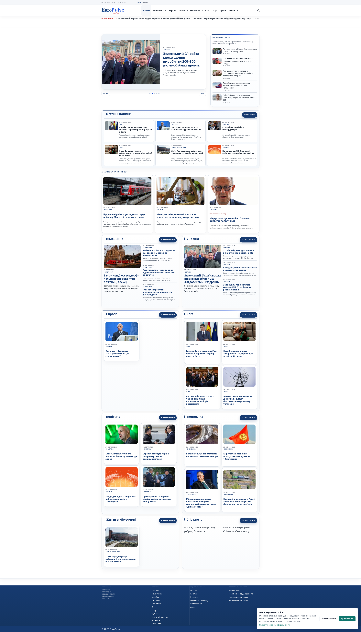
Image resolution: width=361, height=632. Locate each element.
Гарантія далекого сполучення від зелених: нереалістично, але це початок (158, 272)
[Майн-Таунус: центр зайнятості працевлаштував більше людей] (163, 149)
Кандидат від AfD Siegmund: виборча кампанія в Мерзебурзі (238, 152)
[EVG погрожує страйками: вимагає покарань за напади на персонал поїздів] (217, 61)
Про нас (193, 590)
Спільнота (156, 623)
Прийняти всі (347, 618)
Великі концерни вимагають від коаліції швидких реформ (202, 455)
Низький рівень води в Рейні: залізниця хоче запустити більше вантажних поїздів (239, 501)
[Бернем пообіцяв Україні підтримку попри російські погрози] (159, 434)
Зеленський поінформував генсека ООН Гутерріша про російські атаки (237, 287)
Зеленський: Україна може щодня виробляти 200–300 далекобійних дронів (131, 18)
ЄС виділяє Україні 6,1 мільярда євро (233, 128)
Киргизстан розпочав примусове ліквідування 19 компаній (236, 456)
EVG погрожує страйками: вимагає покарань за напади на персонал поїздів (238, 61)
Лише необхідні (329, 618)
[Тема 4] (156, 93)
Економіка (195, 10)
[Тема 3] (154, 93)
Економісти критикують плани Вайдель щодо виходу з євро (199, 18)
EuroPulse (113, 10)
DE (143, 3)
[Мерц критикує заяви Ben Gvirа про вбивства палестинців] (234, 191)
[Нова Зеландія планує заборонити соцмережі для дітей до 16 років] (111, 149)
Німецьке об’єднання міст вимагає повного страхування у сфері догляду (178, 216)
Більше (231, 10)
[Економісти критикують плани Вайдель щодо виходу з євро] (131, 61)
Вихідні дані (234, 590)
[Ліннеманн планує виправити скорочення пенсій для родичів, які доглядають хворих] (217, 73)
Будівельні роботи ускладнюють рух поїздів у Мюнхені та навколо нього (124, 216)
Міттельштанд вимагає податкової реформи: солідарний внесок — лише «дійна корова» (201, 502)
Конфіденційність (282, 625)
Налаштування (266, 625)
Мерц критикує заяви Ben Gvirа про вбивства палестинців (230, 220)
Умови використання (238, 600)
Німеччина (158, 10)
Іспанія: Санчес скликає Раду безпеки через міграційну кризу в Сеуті (135, 129)
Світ (207, 10)
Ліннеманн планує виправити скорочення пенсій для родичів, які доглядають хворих (238, 73)
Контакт (193, 593)
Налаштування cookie (238, 597)
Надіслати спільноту (199, 600)
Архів (192, 607)
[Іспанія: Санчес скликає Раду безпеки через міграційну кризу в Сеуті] (111, 125)
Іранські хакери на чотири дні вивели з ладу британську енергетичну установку (237, 400)
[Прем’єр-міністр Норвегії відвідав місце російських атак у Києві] (217, 51)
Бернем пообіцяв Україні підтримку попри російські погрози (156, 456)
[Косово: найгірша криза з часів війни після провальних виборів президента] (202, 377)
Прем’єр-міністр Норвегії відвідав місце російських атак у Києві (240, 50)
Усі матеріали (168, 240)
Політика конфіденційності (241, 593)
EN (147, 3)
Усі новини (249, 115)
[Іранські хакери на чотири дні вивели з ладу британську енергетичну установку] (239, 377)
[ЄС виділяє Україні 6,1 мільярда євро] (214, 125)
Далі (202, 93)
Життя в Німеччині (179, 148)
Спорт (214, 10)
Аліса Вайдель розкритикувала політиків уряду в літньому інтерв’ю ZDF (239, 97)
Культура (156, 620)
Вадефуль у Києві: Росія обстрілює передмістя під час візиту (240, 268)
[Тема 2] (152, 93)
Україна (172, 10)
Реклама (194, 597)
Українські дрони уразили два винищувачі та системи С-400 (238, 251)
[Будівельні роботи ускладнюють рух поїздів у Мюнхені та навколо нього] (127, 191)
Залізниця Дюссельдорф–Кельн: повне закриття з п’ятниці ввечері (121, 279)
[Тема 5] (158, 93)
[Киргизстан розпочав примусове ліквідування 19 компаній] (239, 434)
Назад (105, 93)
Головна (146, 10)
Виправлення (196, 603)
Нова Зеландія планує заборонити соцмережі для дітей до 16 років (135, 153)
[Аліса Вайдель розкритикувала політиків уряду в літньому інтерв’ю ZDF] (217, 97)
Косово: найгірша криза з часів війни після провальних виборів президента (199, 400)
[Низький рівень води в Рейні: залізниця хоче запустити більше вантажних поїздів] (239, 479)
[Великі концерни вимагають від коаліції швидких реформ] (202, 434)
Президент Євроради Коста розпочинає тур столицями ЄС (186, 128)
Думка (223, 10)
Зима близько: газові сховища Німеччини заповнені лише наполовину (236, 85)
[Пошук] (258, 10)
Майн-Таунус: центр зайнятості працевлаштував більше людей (187, 152)
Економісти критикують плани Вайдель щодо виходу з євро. (182, 59)
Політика (183, 10)
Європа (175, 124)
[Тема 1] (149, 93)
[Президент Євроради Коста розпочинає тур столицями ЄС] (163, 125)
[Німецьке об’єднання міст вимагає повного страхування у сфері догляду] (181, 191)
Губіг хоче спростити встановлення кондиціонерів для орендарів (157, 292)
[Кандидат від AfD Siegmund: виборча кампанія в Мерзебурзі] (214, 149)
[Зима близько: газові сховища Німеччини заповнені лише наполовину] (217, 85)
